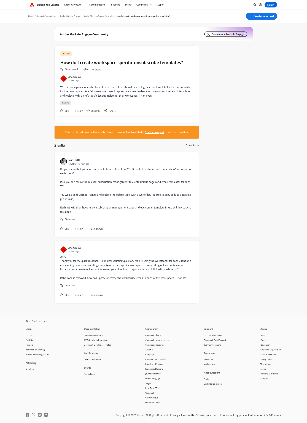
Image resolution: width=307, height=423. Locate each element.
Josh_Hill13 (74, 159)
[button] (261, 16)
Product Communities (46, 16)
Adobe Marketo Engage (70, 16)
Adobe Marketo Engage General (98, 16)
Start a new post (154, 132)
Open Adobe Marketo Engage (228, 34)
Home (31, 16)
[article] (125, 195)
